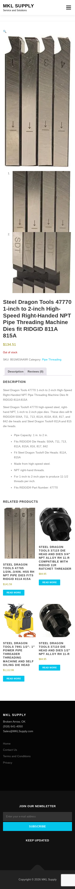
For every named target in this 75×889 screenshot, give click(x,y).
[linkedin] (42, 851)
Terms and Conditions (17, 756)
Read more (14, 592)
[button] (4, 31)
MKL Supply (18, 5)
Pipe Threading (51, 359)
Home (7, 743)
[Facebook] (32, 851)
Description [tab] (16, 371)
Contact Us (10, 749)
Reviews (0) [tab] (35, 371)
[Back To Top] (37, 870)
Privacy (7, 762)
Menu (68, 7)
